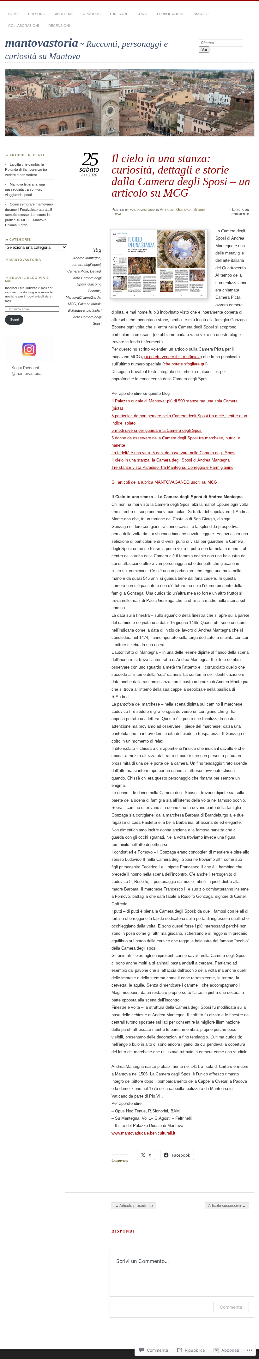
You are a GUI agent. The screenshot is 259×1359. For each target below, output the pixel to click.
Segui (14, 319)
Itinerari (118, 14)
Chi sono (36, 14)
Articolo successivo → (227, 1205)
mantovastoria (41, 42)
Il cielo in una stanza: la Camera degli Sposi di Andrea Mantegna (170, 460)
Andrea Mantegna (86, 258)
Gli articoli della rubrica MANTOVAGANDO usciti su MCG (164, 482)
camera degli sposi (86, 264)
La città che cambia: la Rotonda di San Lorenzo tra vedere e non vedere (26, 169)
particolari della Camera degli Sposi (87, 317)
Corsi (142, 14)
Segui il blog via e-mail (27, 279)
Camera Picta (77, 271)
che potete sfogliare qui (185, 364)
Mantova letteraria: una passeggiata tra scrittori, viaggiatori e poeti (25, 189)
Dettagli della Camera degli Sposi (87, 277)
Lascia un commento (240, 211)
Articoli (167, 209)
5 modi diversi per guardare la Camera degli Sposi (156, 430)
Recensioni (59, 26)
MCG (72, 304)
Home (13, 14)
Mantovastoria (25, 259)
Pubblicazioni (170, 14)
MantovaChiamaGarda (83, 297)
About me (64, 14)
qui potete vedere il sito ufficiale (171, 356)
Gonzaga (183, 209)
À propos (91, 14)
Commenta (231, 1307)
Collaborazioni (23, 26)
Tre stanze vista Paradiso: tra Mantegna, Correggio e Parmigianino (172, 467)
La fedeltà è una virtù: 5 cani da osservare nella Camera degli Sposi (173, 452)
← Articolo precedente (134, 1205)
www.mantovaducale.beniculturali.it (144, 1133)
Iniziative (201, 14)
